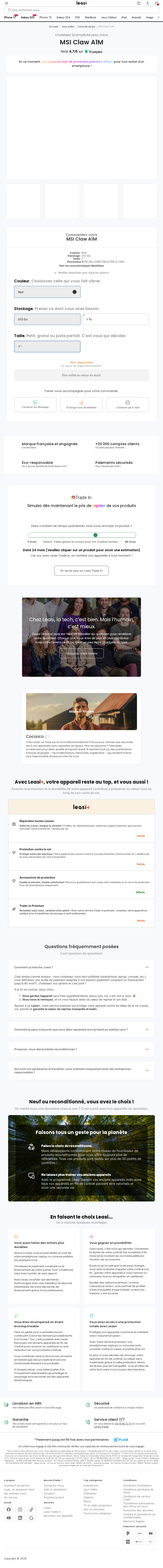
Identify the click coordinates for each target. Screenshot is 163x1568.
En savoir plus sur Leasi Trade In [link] (81, 570)
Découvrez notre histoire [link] (81, 653)
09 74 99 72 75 (123, 1423)
